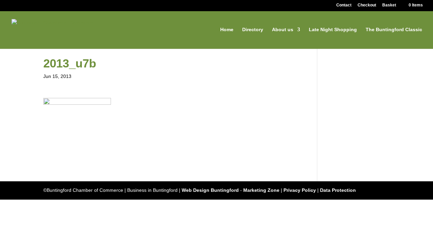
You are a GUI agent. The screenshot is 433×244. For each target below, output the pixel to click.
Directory (252, 29)
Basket (389, 5)
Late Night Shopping (333, 29)
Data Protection (338, 190)
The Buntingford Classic (394, 29)
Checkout (367, 5)
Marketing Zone (261, 190)
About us (282, 29)
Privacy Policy (299, 190)
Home (226, 29)
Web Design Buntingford (210, 190)
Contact (343, 5)
